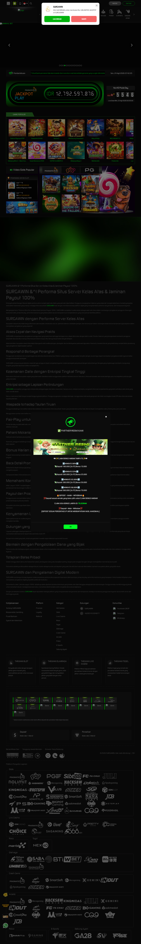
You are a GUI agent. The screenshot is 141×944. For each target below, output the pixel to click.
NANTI (84, 19)
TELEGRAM (82, 503)
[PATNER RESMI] (70, 447)
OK (71, 527)
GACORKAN (57, 19)
